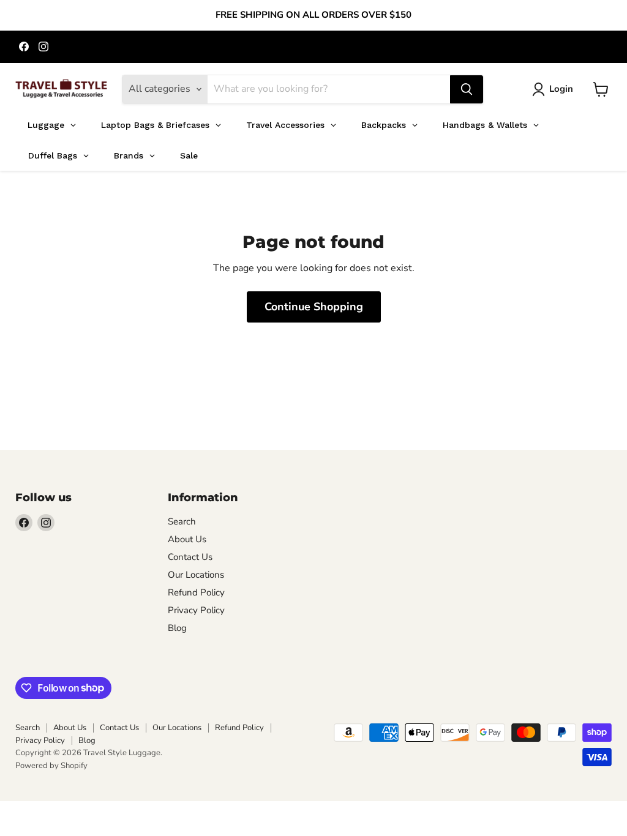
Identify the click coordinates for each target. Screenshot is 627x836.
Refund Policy (196, 592)
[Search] (466, 89)
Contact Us (190, 557)
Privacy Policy (196, 610)
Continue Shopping (314, 306)
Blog (177, 628)
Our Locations (196, 575)
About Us (187, 539)
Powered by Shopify (51, 765)
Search (182, 521)
